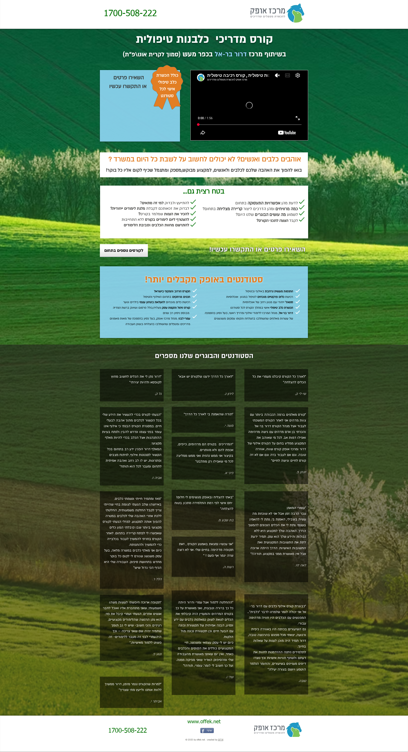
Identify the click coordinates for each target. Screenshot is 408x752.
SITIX (220, 739)
